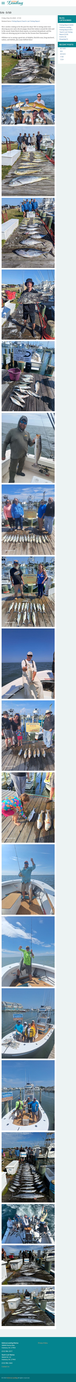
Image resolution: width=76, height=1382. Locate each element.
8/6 (61, 51)
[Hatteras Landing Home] (15, 3)
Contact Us (5, 1366)
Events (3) (62, 37)
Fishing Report (17, 21)
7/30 (61, 57)
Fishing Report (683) (66, 25)
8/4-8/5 (63, 54)
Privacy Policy (43, 1343)
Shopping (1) (63, 39)
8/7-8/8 (63, 48)
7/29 (61, 59)
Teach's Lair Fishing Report (31, 21)
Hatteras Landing (12, 1378)
